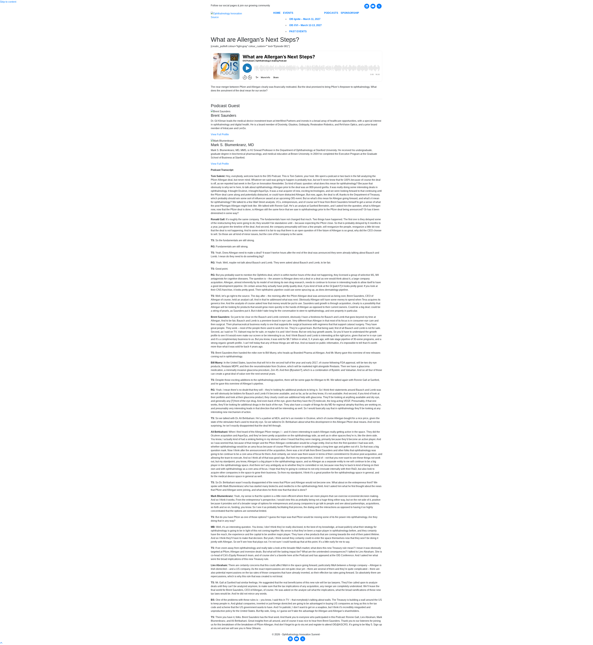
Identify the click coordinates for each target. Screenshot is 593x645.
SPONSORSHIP (350, 13)
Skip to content (8, 1)
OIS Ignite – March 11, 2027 (304, 19)
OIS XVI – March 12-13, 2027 (305, 25)
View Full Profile (220, 134)
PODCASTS (331, 13)
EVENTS (288, 13)
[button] (1, 643)
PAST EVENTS (298, 31)
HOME (277, 13)
